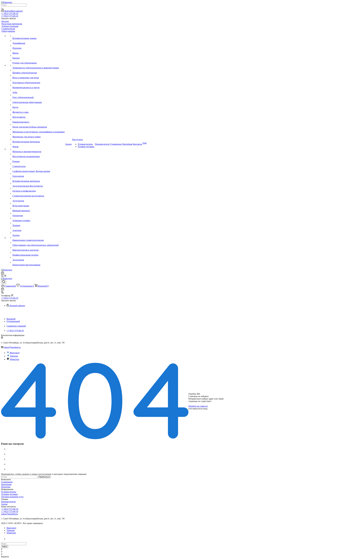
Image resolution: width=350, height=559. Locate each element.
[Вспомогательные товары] (38, 36)
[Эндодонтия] (38, 198)
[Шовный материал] (38, 208)
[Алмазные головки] (38, 218)
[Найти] (2, 8)
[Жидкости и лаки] (38, 109)
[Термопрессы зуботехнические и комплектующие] (38, 65)
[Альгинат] (38, 228)
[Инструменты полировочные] (38, 154)
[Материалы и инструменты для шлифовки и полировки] (38, 129)
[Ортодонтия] (38, 174)
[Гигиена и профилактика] (38, 188)
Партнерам (6, 484)
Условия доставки (9, 494)
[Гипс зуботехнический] (38, 95)
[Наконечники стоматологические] (38, 238)
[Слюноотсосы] (38, 164)
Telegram (14, 356)
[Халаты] (38, 233)
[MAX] (9, 539)
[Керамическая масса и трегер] (38, 85)
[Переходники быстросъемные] (38, 262)
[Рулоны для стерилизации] (38, 60)
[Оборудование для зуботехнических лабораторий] (38, 242)
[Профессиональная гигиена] (38, 252)
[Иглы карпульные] (38, 203)
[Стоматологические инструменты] (38, 193)
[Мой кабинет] (2, 273)
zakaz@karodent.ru (12, 347)
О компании (7, 482)
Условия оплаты (8, 492)
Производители (8, 501)
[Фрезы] (38, 144)
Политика (5, 487)
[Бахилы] (38, 55)
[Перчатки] (38, 45)
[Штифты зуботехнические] (38, 70)
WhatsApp (14, 359)
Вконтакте (15, 353)
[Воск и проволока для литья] (38, 75)
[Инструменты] (38, 114)
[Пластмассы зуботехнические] (38, 80)
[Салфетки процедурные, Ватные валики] (38, 169)
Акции (4, 504)
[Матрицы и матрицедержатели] (38, 149)
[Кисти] (38, 105)
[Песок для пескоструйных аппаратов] (38, 124)
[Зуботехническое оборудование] (38, 100)
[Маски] (38, 50)
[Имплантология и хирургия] (38, 247)
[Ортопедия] (38, 213)
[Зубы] (38, 90)
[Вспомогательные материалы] (38, 139)
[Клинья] (38, 159)
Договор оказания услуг (12, 497)
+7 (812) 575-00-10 (9, 13)
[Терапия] (38, 223)
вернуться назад (199, 408)
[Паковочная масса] (38, 119)
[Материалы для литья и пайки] (38, 134)
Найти (4, 547)
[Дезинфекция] (38, 41)
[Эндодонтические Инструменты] (38, 183)
